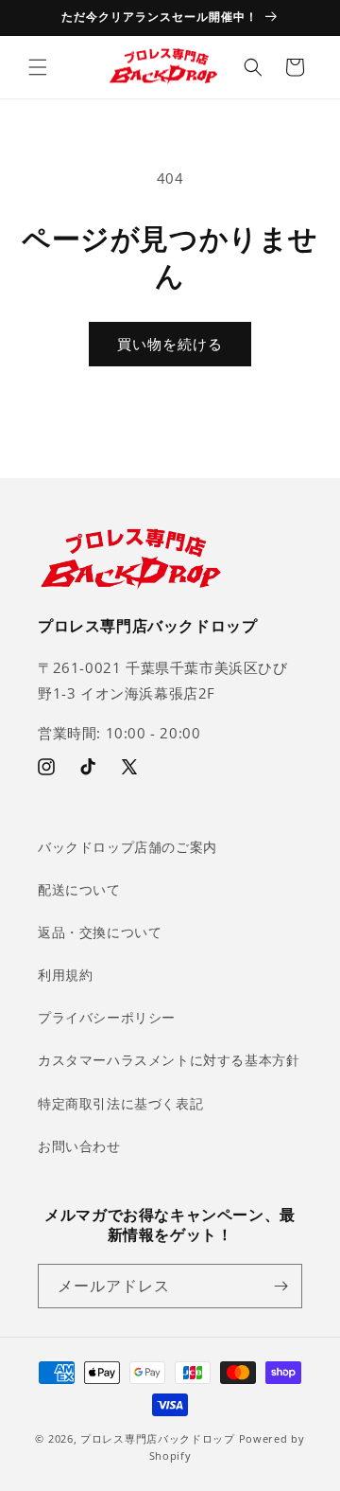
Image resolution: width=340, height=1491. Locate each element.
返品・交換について (100, 932)
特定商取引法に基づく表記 (120, 1103)
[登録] (280, 1286)
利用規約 (65, 975)
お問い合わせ (79, 1146)
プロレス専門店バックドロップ (157, 1438)
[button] (38, 67)
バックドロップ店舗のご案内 (127, 847)
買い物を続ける (170, 343)
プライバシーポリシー (107, 1017)
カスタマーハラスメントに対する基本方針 (168, 1060)
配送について (79, 889)
